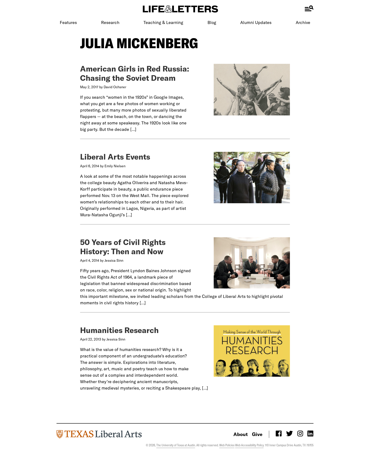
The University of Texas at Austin (175, 445)
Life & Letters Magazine (181, 9)
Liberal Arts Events (115, 156)
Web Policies (226, 445)
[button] (309, 8)
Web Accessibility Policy (249, 445)
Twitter (289, 433)
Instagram (300, 433)
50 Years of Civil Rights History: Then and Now (123, 246)
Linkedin (310, 433)
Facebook (278, 433)
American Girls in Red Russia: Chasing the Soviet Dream (134, 73)
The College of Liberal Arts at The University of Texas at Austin (99, 434)
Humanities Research (119, 330)
